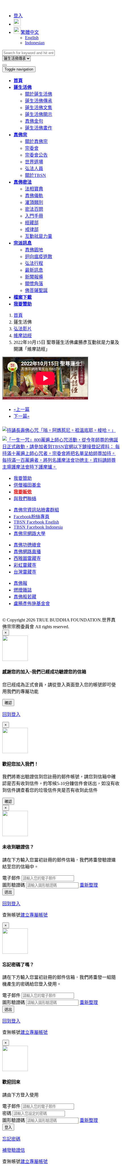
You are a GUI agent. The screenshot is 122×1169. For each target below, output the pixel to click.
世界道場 (34, 161)
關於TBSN (35, 175)
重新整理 (89, 885)
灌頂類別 (34, 202)
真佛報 (20, 583)
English (32, 37)
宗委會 (32, 148)
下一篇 (22, 416)
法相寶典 (34, 188)
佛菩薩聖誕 (36, 290)
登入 (18, 15)
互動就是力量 (38, 236)
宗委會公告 (36, 155)
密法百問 (34, 209)
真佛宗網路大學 (29, 533)
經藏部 (32, 222)
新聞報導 (34, 276)
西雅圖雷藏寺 (27, 558)
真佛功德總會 (27, 544)
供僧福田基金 (27, 485)
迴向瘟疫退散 (38, 256)
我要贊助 (23, 478)
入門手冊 (34, 216)
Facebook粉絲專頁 (31, 516)
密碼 (6, 1113)
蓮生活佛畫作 (38, 128)
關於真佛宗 (36, 141)
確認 (8, 703)
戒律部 (32, 229)
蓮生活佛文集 (38, 107)
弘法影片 (23, 328)
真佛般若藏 (25, 596)
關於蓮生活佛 (38, 94)
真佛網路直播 (27, 551)
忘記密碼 (11, 1139)
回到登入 (11, 714)
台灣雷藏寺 (25, 572)
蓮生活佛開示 (38, 114)
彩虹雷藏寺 (25, 565)
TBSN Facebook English (36, 522)
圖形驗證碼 (13, 885)
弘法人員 (34, 168)
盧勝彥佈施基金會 (32, 603)
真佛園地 (34, 249)
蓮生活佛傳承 (38, 100)
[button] (23, 87)
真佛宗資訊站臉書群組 (36, 509)
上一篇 (22, 409)
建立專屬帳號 (34, 915)
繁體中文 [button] (30, 32)
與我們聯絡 (25, 498)
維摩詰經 (23, 335)
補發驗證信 (13, 1150)
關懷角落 (34, 283)
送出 (8, 892)
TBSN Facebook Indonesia (38, 527)
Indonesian (35, 42)
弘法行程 (34, 263)
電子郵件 (11, 878)
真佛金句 (34, 121)
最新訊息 (34, 270)
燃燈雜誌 (23, 590)
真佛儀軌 (34, 195)
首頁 (18, 315)
